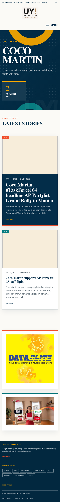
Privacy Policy (6, 499)
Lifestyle (7, 470)
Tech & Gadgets (19, 475)
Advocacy (7, 475)
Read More (9, 219)
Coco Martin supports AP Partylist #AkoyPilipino (29, 279)
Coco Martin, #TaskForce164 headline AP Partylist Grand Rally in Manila (29, 192)
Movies (31, 475)
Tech (15, 470)
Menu (54, 25)
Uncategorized (39, 470)
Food (50, 470)
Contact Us (29, 499)
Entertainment (25, 470)
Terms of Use (19, 499)
